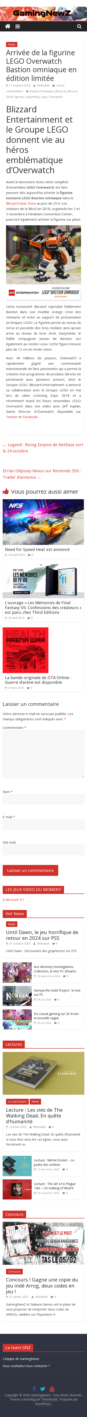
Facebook (30, 417)
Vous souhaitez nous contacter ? (26, 1366)
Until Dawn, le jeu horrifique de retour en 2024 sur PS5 (42, 935)
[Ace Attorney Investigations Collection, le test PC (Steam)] (17, 965)
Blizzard (60, 91)
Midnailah (43, 85)
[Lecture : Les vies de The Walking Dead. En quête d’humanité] (44, 1054)
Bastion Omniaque (42, 91)
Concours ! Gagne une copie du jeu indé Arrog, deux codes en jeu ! (42, 1285)
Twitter (12, 417)
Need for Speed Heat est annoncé (37, 549)
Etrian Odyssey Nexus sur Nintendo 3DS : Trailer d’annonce (42, 474)
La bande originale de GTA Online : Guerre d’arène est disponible (38, 680)
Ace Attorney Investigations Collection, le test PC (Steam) (55, 969)
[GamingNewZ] (43, 9)
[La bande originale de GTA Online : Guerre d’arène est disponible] (25, 630)
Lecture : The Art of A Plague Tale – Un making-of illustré (55, 1186)
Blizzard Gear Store (21, 203)
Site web (9, 842)
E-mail (9, 817)
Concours (14, 1271)
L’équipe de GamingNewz (21, 1359)
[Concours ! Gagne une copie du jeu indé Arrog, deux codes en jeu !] (44, 1224)
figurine (19, 97)
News (11, 44)
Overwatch (56, 97)
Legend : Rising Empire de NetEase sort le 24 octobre (43, 448)
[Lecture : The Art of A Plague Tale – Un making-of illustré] (17, 1182)
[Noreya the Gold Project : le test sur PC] (17, 988)
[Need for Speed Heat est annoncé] (43, 501)
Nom (8, 791)
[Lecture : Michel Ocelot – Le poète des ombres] (17, 1158)
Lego (44, 97)
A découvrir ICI (13, 899)
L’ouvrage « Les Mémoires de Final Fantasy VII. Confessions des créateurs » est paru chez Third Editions (43, 607)
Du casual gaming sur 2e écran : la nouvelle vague (57, 1016)
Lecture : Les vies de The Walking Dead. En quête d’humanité (34, 1115)
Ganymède (32, 97)
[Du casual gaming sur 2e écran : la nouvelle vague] (17, 1012)
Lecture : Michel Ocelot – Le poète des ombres (54, 1162)
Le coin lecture (17, 1101)
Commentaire (14, 727)
